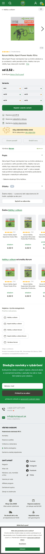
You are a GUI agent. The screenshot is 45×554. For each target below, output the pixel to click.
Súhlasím (22, 549)
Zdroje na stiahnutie (9, 491)
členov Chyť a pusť (17, 74)
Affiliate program (7, 483)
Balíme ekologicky (10, 448)
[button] (42, 29)
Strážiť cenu (33, 141)
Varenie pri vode (7, 479)
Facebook (32, 470)
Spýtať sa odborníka (22, 201)
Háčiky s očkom (15, 210)
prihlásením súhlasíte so (22, 399)
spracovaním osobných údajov (30, 399)
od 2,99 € (15, 115)
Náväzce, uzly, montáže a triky (10, 474)
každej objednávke (20, 123)
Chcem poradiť (11, 141)
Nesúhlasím (22, 543)
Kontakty (5, 436)
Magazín (5, 464)
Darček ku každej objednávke (12, 452)
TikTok (32, 475)
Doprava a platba (8, 440)
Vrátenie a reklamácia (9, 444)
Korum (11, 148)
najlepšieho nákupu (19, 119)
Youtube (32, 461)
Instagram (32, 466)
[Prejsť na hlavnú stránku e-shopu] (22, 3)
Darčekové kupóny (8, 487)
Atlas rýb (5, 468)
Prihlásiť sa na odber (22, 393)
